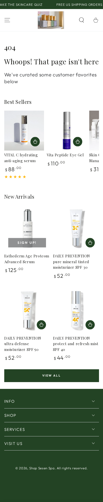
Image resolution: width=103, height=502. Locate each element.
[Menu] (7, 20)
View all (51, 375)
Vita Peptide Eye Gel (65, 154)
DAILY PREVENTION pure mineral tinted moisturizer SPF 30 (71, 261)
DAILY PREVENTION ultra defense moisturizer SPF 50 (23, 344)
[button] (81, 20)
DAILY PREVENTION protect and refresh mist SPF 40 (75, 344)
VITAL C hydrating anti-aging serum (21, 157)
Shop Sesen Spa (41, 468)
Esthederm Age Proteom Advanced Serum (27, 258)
